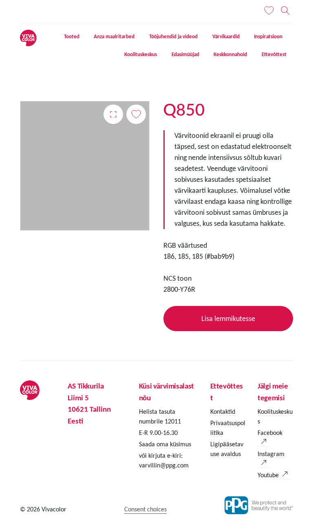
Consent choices (145, 509)
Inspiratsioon (268, 36)
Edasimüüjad (185, 54)
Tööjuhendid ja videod (173, 36)
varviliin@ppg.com (164, 465)
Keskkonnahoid (230, 54)
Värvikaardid (226, 36)
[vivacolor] (28, 37)
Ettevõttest (274, 54)
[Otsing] (285, 10)
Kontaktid (222, 411)
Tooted (71, 36)
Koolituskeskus (140, 54)
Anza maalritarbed (114, 36)
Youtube (268, 475)
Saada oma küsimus (165, 444)
